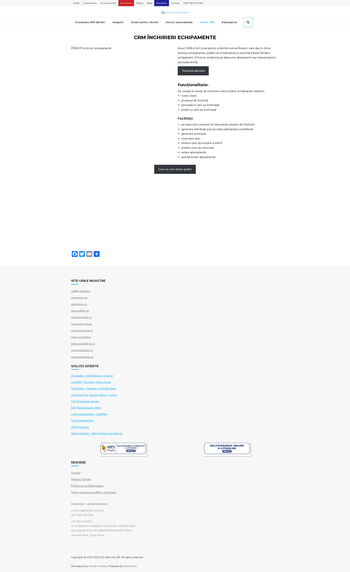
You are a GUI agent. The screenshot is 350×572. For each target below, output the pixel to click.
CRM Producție (80, 427)
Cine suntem (90, 3)
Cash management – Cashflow (89, 414)
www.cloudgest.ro (82, 330)
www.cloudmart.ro (82, 350)
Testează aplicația (193, 70)
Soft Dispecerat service (85, 401)
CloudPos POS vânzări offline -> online (94, 395)
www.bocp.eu (79, 297)
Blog (149, 3)
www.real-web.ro (81, 317)
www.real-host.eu (81, 324)
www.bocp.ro (79, 304)
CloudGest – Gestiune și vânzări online (93, 388)
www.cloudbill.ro (81, 337)
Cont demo (126, 3)
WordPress (130, 566)
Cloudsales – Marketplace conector (92, 375)
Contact (175, 3)
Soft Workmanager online (86, 407)
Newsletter (161, 3)
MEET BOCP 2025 (193, 3)
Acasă (76, 3)
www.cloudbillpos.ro (83, 343)
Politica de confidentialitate (87, 485)
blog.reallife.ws (80, 310)
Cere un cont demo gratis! (175, 169)
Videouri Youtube (81, 479)
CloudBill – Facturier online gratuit (91, 382)
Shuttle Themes (98, 566)
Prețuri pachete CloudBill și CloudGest (93, 492)
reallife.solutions (80, 291)
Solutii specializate (82, 420)
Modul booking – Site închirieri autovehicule (96, 433)
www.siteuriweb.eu (82, 356)
